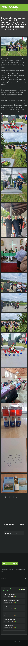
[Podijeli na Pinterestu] (10, 30)
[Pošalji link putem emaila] (16, 30)
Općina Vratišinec (8, 625)
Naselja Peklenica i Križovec (11, 607)
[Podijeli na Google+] (13, 30)
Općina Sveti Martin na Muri (11, 619)
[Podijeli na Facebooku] (5, 30)
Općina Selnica (7, 613)
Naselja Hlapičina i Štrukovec (11, 600)
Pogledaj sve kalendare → (14, 632)
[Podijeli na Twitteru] (8, 30)
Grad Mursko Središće (9, 594)
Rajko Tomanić (18, 15)
